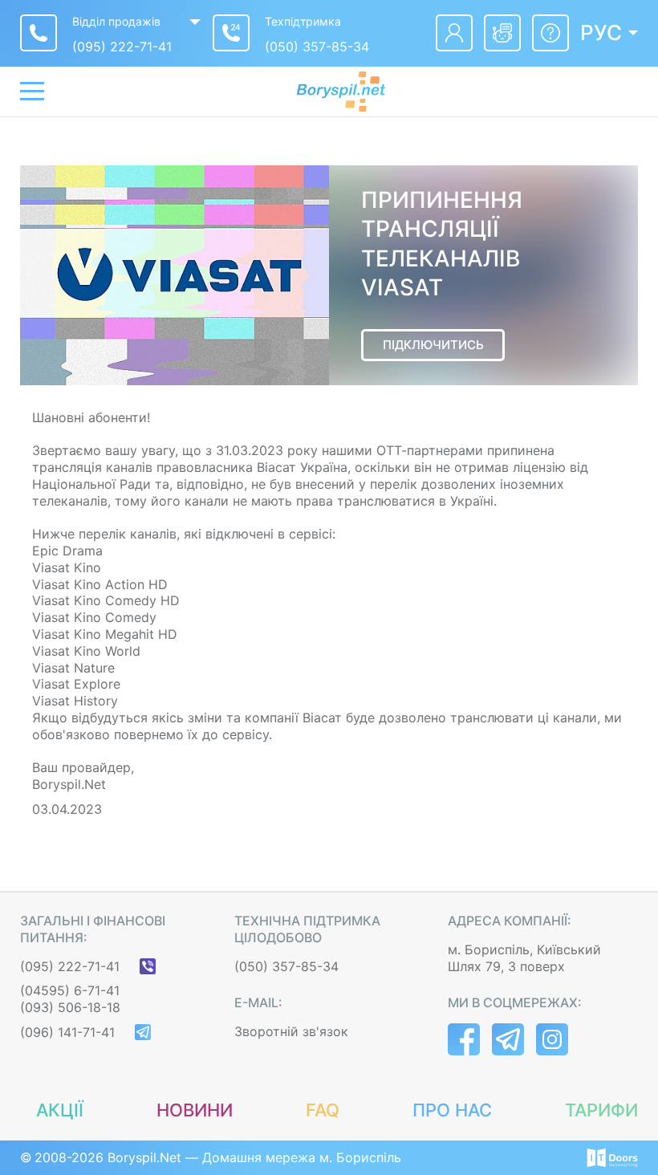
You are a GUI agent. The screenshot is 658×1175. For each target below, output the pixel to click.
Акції (59, 1110)
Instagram (552, 1039)
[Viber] (148, 966)
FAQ (322, 1110)
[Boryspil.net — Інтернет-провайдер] (341, 91)
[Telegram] (143, 1032)
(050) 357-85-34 (317, 47)
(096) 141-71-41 (67, 1032)
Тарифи (601, 1110)
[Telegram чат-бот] (502, 32)
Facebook (464, 1039)
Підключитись (433, 344)
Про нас (452, 1110)
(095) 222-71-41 (122, 47)
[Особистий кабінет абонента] (454, 32)
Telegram (508, 1039)
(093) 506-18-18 (70, 1007)
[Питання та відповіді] (550, 32)
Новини (194, 1110)
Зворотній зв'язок (291, 1031)
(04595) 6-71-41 (70, 990)
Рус (601, 33)
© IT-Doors (612, 1158)
